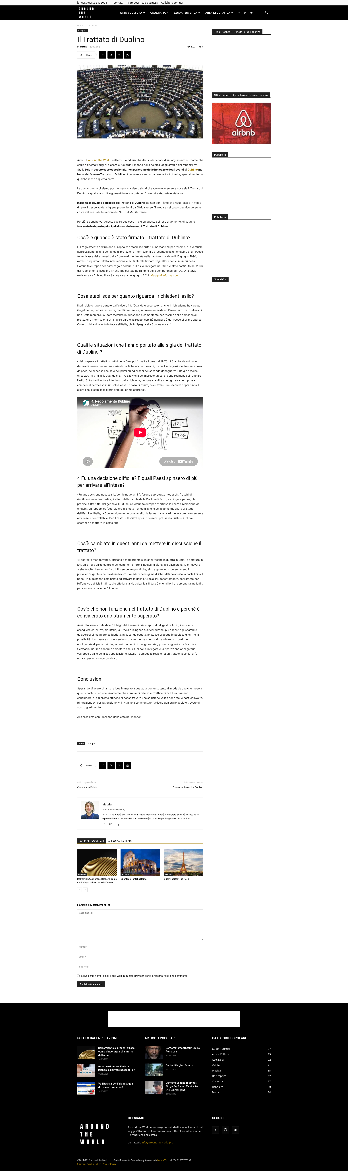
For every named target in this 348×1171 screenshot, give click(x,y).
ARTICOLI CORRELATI (91, 841)
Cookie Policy (94, 1163)
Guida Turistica (185, 12)
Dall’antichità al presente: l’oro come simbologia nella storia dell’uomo (116, 1051)
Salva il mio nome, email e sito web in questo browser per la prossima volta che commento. (134, 975)
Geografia (158, 12)
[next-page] (85, 890)
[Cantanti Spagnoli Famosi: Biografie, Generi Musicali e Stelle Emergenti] (154, 1087)
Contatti (118, 2)
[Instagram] (245, 12)
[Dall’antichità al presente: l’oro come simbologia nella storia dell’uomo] (97, 862)
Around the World (99, 160)
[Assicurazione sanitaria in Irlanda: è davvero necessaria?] (86, 1070)
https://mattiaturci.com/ (113, 809)
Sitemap (81, 1163)
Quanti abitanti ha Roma (133, 879)
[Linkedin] (118, 824)
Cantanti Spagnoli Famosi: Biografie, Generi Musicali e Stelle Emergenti (182, 1086)
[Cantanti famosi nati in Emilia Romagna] (154, 1052)
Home (80, 25)
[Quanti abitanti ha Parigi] (183, 862)
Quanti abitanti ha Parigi (177, 879)
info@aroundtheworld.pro (157, 1142)
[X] (111, 55)
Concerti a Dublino (88, 787)
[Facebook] (239, 12)
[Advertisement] (140, 148)
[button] (266, 13)
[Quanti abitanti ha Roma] (140, 862)
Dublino (193, 169)
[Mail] (251, 12)
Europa (91, 743)
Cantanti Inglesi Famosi (179, 1065)
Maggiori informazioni (165, 275)
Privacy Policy (109, 1163)
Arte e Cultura (131, 12)
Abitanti (125, 874)
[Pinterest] (119, 55)
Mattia (83, 46)
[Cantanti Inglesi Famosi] (154, 1070)
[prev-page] (79, 890)
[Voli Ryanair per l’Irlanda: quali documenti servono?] (86, 1088)
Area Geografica (217, 12)
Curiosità (82, 874)
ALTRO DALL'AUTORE (120, 841)
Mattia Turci (163, 1160)
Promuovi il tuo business (142, 2)
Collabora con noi (172, 2)
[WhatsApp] (127, 55)
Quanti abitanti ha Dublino (188, 787)
